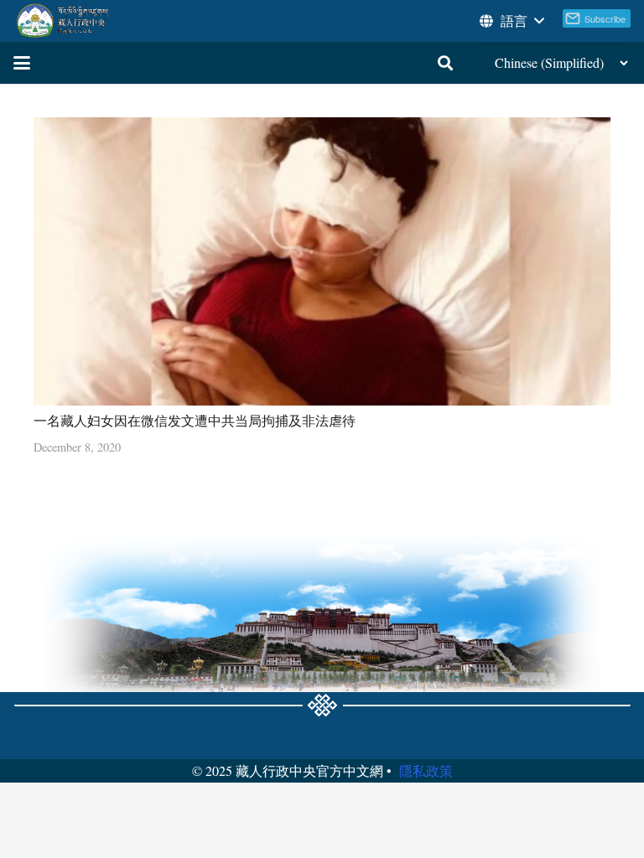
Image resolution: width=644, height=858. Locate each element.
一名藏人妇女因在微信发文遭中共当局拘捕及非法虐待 (195, 420)
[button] (511, 21)
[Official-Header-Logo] (63, 21)
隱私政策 (426, 770)
